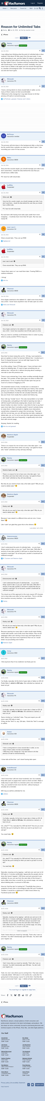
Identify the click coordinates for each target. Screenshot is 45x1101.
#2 (43, 86)
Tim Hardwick (26, 1051)
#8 (43, 296)
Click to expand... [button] (22, 931)
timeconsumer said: (9, 578)
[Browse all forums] (37, 8)
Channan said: (7, 325)
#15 (43, 574)
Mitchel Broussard (6, 1051)
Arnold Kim (4, 1038)
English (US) (39, 1084)
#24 (43, 908)
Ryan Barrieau (26, 1065)
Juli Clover (4, 1044)
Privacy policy (5, 1083)
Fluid (2, 1086)
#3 (43, 141)
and (9, 304)
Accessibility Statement (18, 1083)
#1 (43, 50)
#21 (43, 775)
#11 (43, 442)
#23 (43, 850)
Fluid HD (6, 1086)
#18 (43, 677)
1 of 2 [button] (16, 38)
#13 (43, 501)
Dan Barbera (4, 1065)
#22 (43, 809)
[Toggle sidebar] (42, 8)
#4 (43, 165)
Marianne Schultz (27, 1058)
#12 (43, 465)
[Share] (39, 50)
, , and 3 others (16, 99)
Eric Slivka (25, 1038)
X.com (6, 1041)
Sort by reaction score (27, 30)
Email (2, 1041)
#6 (43, 234)
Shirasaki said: (7, 743)
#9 (43, 320)
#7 (43, 256)
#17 (43, 658)
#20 (43, 739)
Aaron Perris (25, 1071)
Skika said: (6, 197)
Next (23, 38)
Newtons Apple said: (9, 470)
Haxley (5, 30)
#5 (43, 192)
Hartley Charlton (5, 1058)
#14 (43, 543)
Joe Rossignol (26, 1044)
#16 (43, 617)
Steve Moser (4, 1071)
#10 (43, 352)
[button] (2, 3)
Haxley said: (6, 506)
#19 (43, 701)
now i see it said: (8, 261)
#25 (43, 954)
